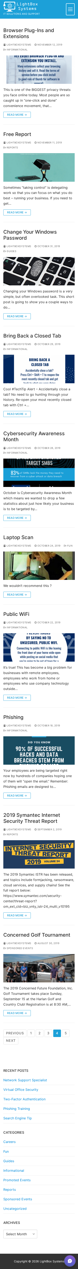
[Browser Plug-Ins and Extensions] (39, 69)
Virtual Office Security (20, 1090)
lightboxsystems (18, 44)
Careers (9, 1142)
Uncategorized (15, 1209)
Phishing (13, 717)
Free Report (17, 134)
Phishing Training (16, 1109)
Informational (17, 49)
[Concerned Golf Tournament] (39, 968)
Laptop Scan (18, 537)
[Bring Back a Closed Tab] (39, 369)
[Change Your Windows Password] (39, 271)
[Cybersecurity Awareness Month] (39, 473)
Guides (11, 251)
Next (11, 1040)
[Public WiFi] (39, 647)
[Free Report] (39, 167)
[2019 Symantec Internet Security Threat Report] (39, 854)
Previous (15, 1033)
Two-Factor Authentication (24, 1099)
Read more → (17, 114)
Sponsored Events (19, 948)
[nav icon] (70, 9)
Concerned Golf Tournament (36, 935)
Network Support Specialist (25, 1080)
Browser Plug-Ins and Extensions (28, 33)
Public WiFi (16, 614)
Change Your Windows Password (30, 235)
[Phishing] (39, 750)
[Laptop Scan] (39, 566)
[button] (70, 1261)
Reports (12, 147)
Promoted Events (17, 1180)
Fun (69, 545)
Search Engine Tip (17, 1118)
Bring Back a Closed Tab (32, 336)
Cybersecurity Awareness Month (34, 436)
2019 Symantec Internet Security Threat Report (31, 818)
